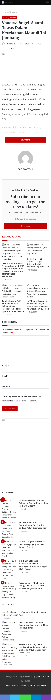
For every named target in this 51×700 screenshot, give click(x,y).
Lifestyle (13, 12)
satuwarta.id (10, 44)
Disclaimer (41, 685)
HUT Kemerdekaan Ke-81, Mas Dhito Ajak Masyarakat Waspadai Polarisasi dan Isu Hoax (38, 305)
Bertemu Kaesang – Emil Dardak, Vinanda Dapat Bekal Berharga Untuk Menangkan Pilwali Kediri (33, 648)
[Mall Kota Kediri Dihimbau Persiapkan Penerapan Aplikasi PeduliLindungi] (9, 631)
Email (5, 376)
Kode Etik (32, 685)
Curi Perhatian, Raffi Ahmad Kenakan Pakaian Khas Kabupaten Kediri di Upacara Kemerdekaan (13, 306)
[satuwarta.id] (8, 2)
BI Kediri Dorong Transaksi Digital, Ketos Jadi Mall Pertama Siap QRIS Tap (38, 263)
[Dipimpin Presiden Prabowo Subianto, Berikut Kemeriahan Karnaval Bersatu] (9, 509)
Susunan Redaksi (19, 685)
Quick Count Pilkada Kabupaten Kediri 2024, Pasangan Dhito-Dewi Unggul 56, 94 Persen (33, 565)
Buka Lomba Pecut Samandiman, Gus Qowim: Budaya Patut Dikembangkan (33, 525)
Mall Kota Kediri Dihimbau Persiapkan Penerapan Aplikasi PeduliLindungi (33, 625)
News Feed (13, 17)
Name (5, 366)
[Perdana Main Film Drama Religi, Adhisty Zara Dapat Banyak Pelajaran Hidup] (9, 590)
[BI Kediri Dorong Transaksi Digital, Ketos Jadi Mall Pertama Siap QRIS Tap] (38, 249)
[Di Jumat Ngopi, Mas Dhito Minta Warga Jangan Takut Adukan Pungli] (9, 549)
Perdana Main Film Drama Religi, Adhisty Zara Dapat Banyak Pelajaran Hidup (31, 586)
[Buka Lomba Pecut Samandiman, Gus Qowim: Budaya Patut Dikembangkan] (9, 529)
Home (6, 12)
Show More (24, 139)
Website (6, 386)
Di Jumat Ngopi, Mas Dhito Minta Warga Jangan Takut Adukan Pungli (32, 544)
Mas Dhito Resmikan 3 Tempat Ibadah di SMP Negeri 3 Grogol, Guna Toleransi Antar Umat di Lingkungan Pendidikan (13, 270)
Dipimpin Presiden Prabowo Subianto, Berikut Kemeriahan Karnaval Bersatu (33, 503)
